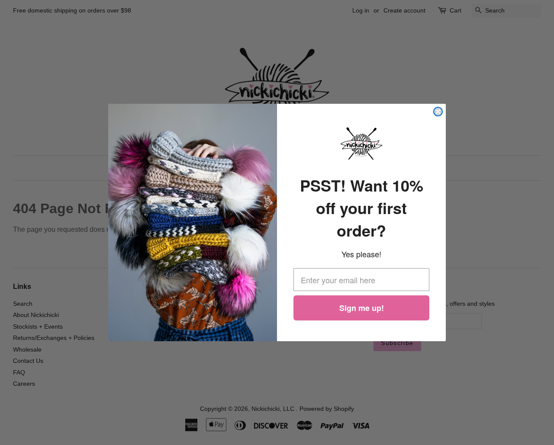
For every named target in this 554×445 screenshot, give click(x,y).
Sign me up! (361, 308)
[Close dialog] (438, 111)
